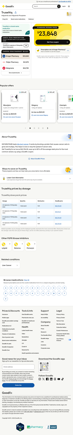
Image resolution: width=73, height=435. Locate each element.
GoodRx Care (6, 350)
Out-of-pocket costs (8, 337)
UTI (23, 343)
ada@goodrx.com (39, 411)
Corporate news (45, 348)
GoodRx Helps (45, 338)
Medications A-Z (6, 326)
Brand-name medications (18, 19)
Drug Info (5, 19)
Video (23, 334)
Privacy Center (60, 317)
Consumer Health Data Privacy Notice (63, 334)
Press (42, 329)
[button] (46, 6)
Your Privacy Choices (60, 339)
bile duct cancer (22, 144)
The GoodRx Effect (46, 335)
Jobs (42, 342)
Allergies (24, 340)
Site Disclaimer (60, 324)
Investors (43, 345)
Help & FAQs (44, 314)
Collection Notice (61, 327)
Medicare (31, 19)
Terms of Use (60, 321)
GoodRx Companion (7, 347)
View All (26, 280)
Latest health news (27, 330)
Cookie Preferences (62, 330)
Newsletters (25, 337)
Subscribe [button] (24, 385)
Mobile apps (5, 317)
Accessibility (44, 317)
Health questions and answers (30, 353)
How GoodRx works (27, 314)
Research (43, 332)
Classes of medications (8, 334)
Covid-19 (24, 346)
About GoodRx (45, 325)
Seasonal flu (25, 350)
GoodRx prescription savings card (10, 321)
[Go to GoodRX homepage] (8, 6)
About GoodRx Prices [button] (38, 159)
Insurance (5, 314)
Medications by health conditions (8, 330)
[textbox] (18, 366)
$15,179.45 (58, 212)
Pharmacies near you (28, 317)
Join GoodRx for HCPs (64, 1)
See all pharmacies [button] (14, 73)
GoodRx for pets (6, 343)
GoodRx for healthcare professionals (28, 321)
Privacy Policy (60, 314)
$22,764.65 (58, 206)
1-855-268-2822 (28, 411)
